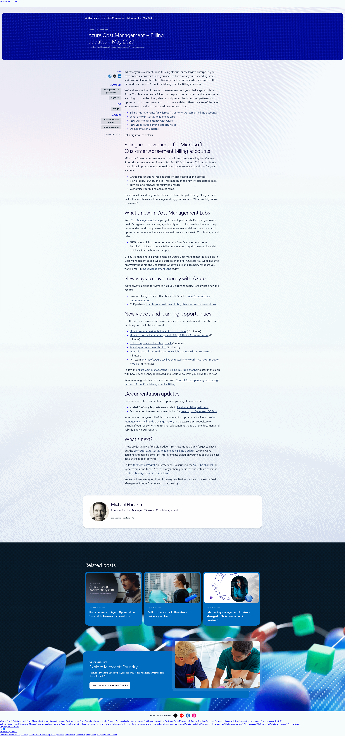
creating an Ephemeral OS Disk (199, 411)
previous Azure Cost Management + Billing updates (164, 450)
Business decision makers (111, 120)
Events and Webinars (112, 724)
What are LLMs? (263, 724)
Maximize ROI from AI (188, 721)
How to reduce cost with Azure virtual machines (158, 331)
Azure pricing (121, 721)
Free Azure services (135, 721)
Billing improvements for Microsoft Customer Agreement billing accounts (173, 112)
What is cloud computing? (174, 724)
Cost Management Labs (145, 220)
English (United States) (9, 727)
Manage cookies (57, 734)
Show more (111, 134)
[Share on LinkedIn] (119, 76)
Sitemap (24, 734)
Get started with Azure (22, 721)
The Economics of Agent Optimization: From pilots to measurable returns (112, 614)
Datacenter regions (57, 721)
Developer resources (86, 724)
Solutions (202, 721)
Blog (76, 724)
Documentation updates (144, 128)
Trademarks (80, 734)
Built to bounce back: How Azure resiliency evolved (167, 614)
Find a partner (54, 724)
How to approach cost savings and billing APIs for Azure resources (169, 335)
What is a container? (278, 724)
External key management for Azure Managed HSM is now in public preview (228, 616)
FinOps (116, 108)
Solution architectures (244, 721)
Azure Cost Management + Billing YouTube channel (167, 369)
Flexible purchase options (154, 721)
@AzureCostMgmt (144, 465)
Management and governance (111, 91)
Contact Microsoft (36, 734)
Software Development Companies (14, 724)
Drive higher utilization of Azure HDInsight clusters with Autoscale (169, 351)
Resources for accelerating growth (220, 721)
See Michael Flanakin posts (122, 518)
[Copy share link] (105, 76)
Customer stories (100, 721)
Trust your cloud (72, 721)
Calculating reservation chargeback (151, 343)
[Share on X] (114, 76)
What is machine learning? (213, 724)
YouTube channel (203, 465)
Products (111, 721)
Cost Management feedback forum (149, 473)
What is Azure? (6, 721)
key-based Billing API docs (192, 407)
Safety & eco (91, 734)
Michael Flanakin (97, 47)
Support (256, 721)
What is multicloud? (193, 724)
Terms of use (70, 734)
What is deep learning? (233, 724)
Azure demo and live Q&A (271, 721)
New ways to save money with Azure (151, 120)
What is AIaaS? (250, 724)
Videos (160, 724)
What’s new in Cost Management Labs (152, 116)
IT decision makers (111, 127)
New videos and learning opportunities (153, 124)
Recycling (101, 734)
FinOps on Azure (172, 721)
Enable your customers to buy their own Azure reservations (181, 304)
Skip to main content (8, 1)
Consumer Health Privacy (10, 734)
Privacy (47, 734)
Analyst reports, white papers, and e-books (138, 724)
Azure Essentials (86, 721)
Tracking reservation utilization (148, 347)
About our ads (111, 734)
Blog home (93, 18)
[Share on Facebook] (110, 76)
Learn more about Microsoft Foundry (110, 685)
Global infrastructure (40, 721)
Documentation (67, 724)
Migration (115, 97)
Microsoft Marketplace (38, 724)
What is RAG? (293, 724)
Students (99, 724)
